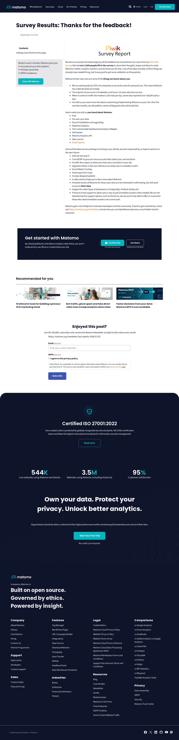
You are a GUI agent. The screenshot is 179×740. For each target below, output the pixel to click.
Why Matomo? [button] (36, 6)
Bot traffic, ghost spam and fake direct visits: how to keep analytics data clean (88, 305)
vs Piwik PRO (140, 646)
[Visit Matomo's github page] (161, 733)
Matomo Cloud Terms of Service (107, 643)
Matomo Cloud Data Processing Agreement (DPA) (107, 649)
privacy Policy (115, 367)
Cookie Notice (99, 625)
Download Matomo (60, 647)
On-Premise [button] (71, 6)
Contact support (18, 669)
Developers (16, 664)
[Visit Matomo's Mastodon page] (171, 733)
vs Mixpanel (139, 673)
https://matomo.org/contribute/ (84, 209)
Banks (55, 682)
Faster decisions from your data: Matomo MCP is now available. (134, 305)
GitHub (55, 661)
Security (138, 699)
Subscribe (57, 375)
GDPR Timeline (100, 710)
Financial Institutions (62, 691)
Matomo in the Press (102, 701)
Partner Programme (20, 647)
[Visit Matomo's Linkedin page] (156, 733)
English (138, 7)
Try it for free (165, 6)
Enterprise (57, 687)
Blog (95, 679)
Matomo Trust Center (144, 704)
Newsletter (98, 688)
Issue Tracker (58, 656)
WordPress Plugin (60, 629)
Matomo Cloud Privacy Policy (106, 629)
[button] (130, 7)
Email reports (78, 142)
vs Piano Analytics (142, 629)
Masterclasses (99, 697)
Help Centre (16, 660)
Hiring (13, 638)
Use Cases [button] (50, 6)
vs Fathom (139, 659)
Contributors (17, 634)
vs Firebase (139, 651)
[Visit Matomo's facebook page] (145, 733)
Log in (145, 7)
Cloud (60, 6)
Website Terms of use (102, 638)
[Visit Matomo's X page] (150, 733)
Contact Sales (17, 682)
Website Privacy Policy (103, 634)
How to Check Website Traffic (106, 715)
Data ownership (141, 690)
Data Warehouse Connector (64, 670)
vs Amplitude (140, 634)
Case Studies (99, 683)
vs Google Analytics (143, 625)
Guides (96, 692)
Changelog (57, 652)
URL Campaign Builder (62, 634)
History (14, 629)
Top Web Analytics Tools (145, 677)
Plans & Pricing (18, 686)
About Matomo (17, 625)
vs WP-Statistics (141, 668)
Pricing (83, 6)
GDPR (137, 695)
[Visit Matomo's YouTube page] (166, 733)
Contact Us (16, 643)
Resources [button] (94, 6)
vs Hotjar (138, 664)
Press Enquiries (100, 706)
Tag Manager (58, 625)
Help (151, 7)
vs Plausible (139, 655)
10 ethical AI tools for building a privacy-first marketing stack (38, 305)
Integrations (57, 638)
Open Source (58, 643)
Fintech (55, 696)
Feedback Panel (59, 665)
